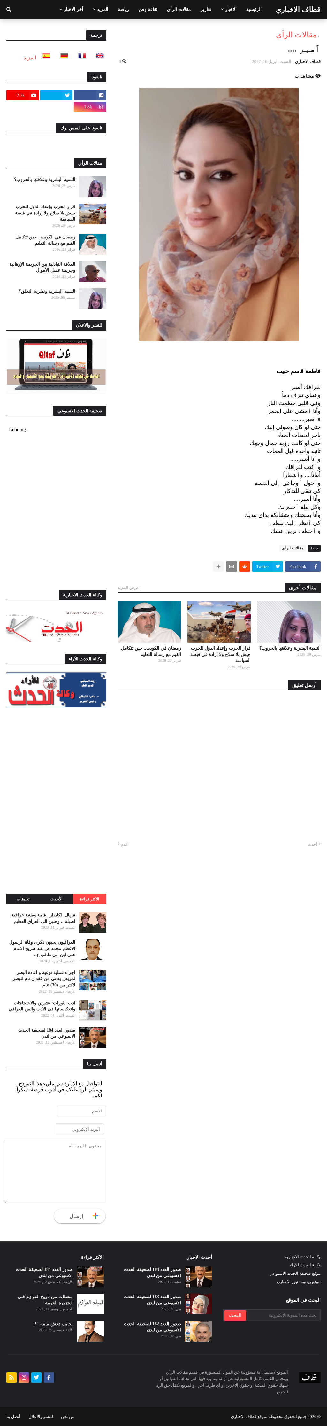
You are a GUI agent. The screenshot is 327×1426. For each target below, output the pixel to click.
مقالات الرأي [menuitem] (179, 9)
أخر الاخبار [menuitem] (73, 9)
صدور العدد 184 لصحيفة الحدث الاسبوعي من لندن (46, 1033)
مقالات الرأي (296, 35)
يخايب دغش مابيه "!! (53, 1323)
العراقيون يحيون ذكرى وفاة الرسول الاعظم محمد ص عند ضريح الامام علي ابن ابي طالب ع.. (42, 948)
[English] (98, 57)
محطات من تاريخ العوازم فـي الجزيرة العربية (45, 1299)
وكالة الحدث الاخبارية (303, 1256)
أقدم (125, 844)
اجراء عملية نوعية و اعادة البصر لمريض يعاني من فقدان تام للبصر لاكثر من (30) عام (44, 978)
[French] (80, 57)
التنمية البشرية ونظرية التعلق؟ (47, 291)
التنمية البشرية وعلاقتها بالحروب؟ (290, 648)
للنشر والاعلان (40, 1416)
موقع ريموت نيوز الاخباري (299, 1281)
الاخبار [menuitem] (231, 9)
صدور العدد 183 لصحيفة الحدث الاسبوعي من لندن (152, 1299)
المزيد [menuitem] (102, 9)
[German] (62, 57)
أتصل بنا (13, 1416)
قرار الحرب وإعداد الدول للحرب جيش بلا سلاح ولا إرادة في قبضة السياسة (220, 654)
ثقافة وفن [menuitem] (148, 9)
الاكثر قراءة (89, 899)
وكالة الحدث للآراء (305, 1265)
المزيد (30, 57)
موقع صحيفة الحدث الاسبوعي (295, 1273)
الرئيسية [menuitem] (254, 9)
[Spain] (44, 57)
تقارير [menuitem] (206, 9)
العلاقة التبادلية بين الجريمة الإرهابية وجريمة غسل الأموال (42, 267)
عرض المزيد (128, 587)
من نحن (67, 1416)
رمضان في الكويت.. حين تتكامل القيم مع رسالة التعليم (151, 651)
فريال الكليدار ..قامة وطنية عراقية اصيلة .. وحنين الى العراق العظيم (43, 918)
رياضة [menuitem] (123, 9)
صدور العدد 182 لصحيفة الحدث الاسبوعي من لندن (152, 1327)
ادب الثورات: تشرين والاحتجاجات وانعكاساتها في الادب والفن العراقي (42, 1006)
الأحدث (56, 899)
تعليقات (23, 899)
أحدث (312, 844)
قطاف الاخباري (298, 9)
